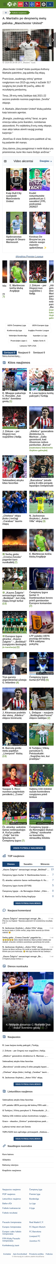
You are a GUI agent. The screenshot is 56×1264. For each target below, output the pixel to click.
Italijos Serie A (39, 341)
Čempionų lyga (35, 1189)
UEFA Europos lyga (40, 325)
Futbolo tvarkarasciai (11, 1208)
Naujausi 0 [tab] (24, 352)
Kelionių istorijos (10, 1165)
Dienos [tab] (11, 864)
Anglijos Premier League (38, 331)
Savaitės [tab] (28, 864)
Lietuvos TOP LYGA (28, 346)
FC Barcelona (35, 1231)
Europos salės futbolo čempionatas (11, 1232)
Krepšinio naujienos (11, 1170)
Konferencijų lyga (14, 331)
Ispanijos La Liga (40, 336)
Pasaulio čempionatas (12, 1222)
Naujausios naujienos (11, 1189)
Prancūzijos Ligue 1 (19, 341)
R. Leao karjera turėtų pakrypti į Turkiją (20, 1045)
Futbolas (49, 1254)
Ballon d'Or (7, 1203)
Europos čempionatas (11, 1227)
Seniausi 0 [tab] (39, 352)
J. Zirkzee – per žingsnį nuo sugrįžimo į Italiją (23, 1051)
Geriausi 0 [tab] (9, 352)
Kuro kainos (8, 1154)
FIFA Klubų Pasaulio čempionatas (11, 1239)
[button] (4, 4)
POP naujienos (8, 1194)
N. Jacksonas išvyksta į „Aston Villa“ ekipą (22, 928)
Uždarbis (6, 1160)
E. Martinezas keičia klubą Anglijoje (19, 896)
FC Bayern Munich (37, 1227)
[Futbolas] (5, 12)
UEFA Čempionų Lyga (16, 325)
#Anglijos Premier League (29, 256)
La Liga (32, 1203)
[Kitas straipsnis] (52, 39)
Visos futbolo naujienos (28, 848)
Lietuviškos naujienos (11, 1199)
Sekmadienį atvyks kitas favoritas (17, 1061)
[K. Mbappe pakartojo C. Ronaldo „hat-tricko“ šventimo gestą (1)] (28, 1001)
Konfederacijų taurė (10, 1245)
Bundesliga (34, 1199)
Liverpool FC (34, 1236)
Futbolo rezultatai (9, 1213)
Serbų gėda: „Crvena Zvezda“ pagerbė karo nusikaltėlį (27, 937)
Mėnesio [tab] (45, 864)
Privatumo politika (36, 1254)
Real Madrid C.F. (36, 1222)
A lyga (32, 1208)
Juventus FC (34, 1241)
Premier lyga (34, 1194)
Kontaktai (7, 1254)
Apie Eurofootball (20, 1254)
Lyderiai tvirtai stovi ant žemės (16, 1127)
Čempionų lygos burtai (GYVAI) (16, 886)
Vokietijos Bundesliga (18, 336)
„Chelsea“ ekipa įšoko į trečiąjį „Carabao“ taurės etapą (27, 1072)
